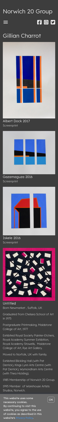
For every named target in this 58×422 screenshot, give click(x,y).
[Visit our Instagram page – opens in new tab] (46, 22)
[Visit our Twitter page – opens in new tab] (53, 22)
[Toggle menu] (5, 22)
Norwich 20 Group (28, 11)
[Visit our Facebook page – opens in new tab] (39, 22)
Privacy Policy (24, 417)
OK (51, 399)
